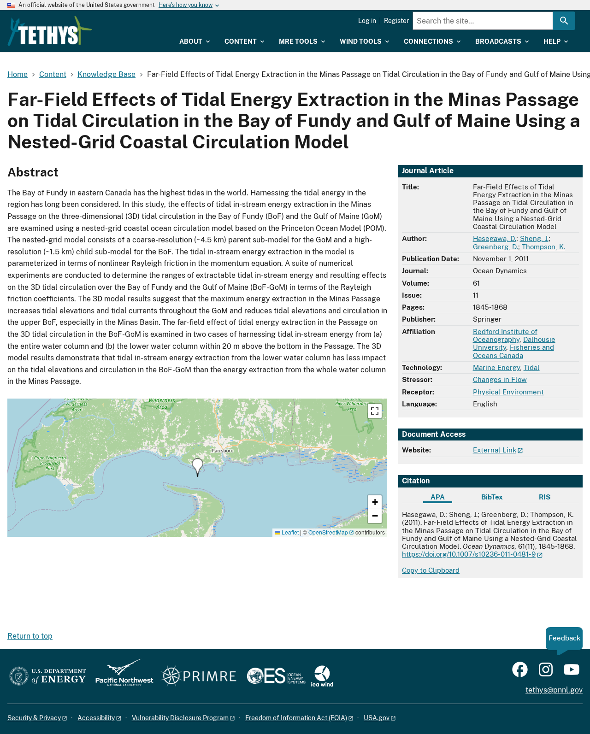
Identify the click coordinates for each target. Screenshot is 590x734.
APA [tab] (438, 497)
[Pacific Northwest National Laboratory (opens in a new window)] (120, 676)
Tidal (532, 367)
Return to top (30, 636)
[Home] (49, 31)
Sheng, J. (534, 238)
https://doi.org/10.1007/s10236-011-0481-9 (469, 554)
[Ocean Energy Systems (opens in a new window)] (276, 676)
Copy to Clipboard (431, 570)
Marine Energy (496, 367)
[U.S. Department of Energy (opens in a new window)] (47, 676)
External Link (494, 450)
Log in (367, 21)
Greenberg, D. (495, 247)
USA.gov (376, 718)
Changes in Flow (500, 379)
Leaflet (289, 532)
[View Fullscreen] (375, 411)
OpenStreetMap (328, 532)
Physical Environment (508, 392)
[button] (197, 467)
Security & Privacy (34, 718)
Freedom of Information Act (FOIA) (296, 718)
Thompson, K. (543, 247)
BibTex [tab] (492, 497)
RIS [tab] (544, 497)
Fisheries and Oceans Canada (513, 351)
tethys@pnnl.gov (554, 690)
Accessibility (96, 718)
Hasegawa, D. (494, 238)
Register (396, 21)
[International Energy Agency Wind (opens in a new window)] (322, 676)
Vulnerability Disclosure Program (180, 718)
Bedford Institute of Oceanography (505, 335)
